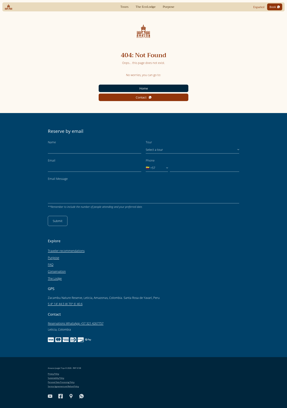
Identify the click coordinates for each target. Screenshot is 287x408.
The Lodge (55, 278)
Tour (149, 142)
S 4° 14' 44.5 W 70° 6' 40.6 (65, 304)
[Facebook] (60, 396)
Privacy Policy (53, 374)
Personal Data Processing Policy (61, 382)
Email (51, 160)
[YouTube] (50, 396)
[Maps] (71, 396)
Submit (57, 221)
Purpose (53, 258)
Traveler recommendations (66, 251)
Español (258, 7)
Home (143, 88)
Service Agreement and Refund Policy (63, 386)
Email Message (58, 179)
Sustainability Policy (56, 378)
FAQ (50, 264)
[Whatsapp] (81, 396)
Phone (150, 160)
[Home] (8, 7)
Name (52, 142)
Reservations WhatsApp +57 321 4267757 (75, 323)
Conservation (57, 271)
